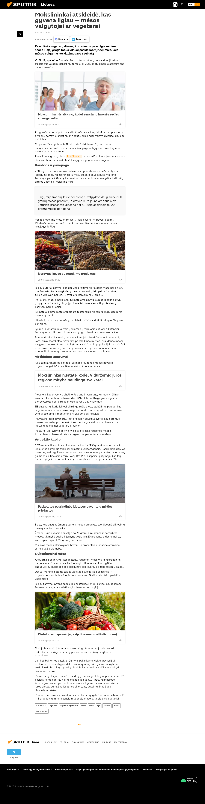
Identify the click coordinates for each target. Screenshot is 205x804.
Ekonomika (78, 742)
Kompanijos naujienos (166, 769)
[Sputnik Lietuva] (23, 8)
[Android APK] (188, 780)
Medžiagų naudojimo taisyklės (37, 769)
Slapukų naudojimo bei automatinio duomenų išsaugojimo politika (107, 769)
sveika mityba (41, 711)
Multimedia (120, 742)
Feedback (147, 769)
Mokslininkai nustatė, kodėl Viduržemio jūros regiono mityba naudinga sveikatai (80, 377)
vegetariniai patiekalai (69, 705)
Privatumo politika (63, 769)
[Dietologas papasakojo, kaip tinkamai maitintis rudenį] (80, 611)
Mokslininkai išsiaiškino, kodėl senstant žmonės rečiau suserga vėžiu (78, 116)
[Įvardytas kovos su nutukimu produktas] (80, 250)
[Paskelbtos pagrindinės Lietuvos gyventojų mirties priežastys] (80, 483)
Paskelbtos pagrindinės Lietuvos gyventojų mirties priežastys (75, 508)
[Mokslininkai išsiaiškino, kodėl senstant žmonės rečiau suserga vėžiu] (80, 91)
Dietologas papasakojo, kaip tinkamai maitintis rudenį (77, 634)
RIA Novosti (74, 156)
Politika (64, 742)
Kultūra (106, 742)
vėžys (91, 705)
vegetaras (53, 705)
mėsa (83, 705)
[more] (120, 124)
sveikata (107, 705)
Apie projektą (13, 769)
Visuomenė (40, 705)
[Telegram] (79, 39)
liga (98, 705)
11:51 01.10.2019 (42, 32)
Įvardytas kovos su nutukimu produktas (67, 274)
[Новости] (62, 39)
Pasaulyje (51, 742)
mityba (116, 705)
